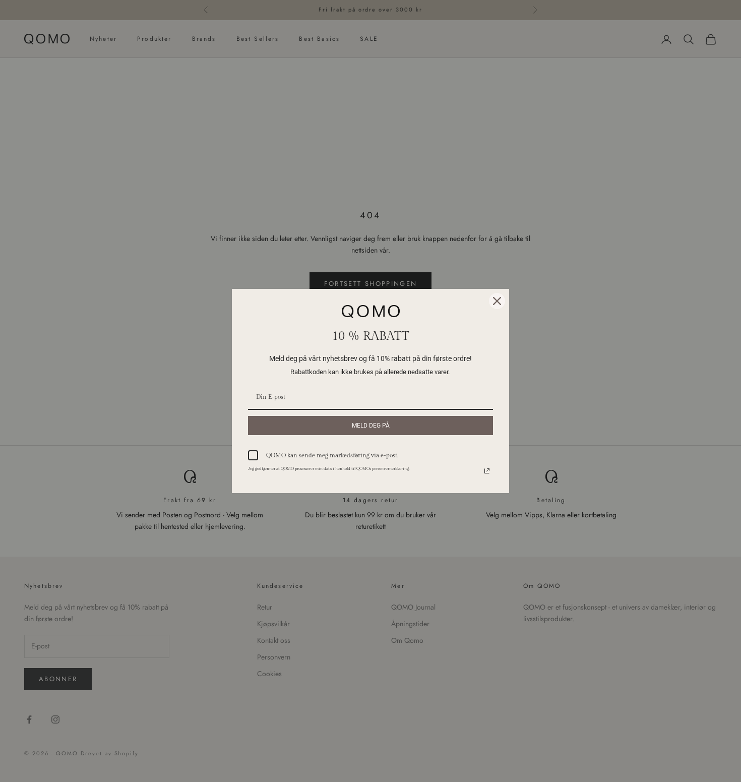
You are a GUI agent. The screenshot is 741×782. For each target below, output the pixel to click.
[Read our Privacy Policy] (487, 471)
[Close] (497, 301)
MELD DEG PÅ (371, 425)
